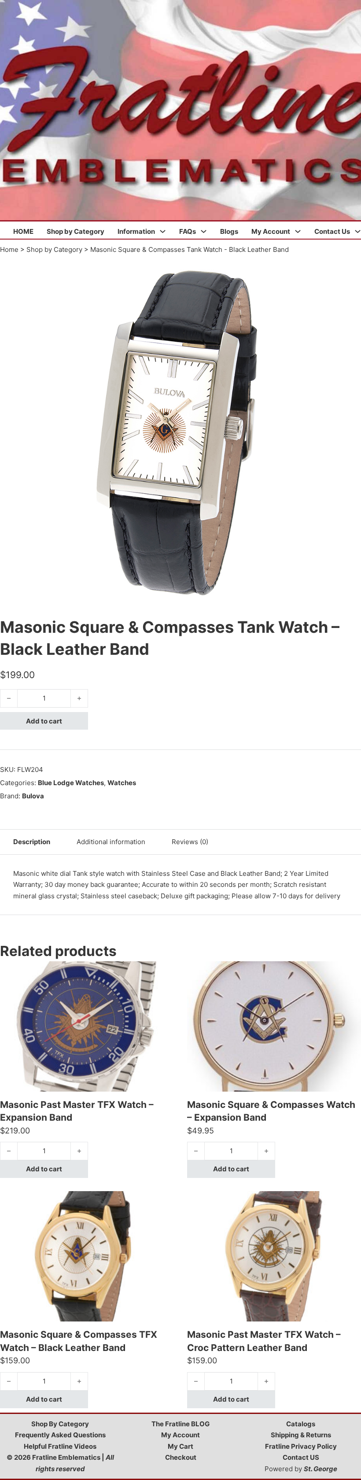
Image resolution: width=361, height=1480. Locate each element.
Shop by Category (75, 231)
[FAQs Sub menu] (203, 231)
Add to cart (44, 721)
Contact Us (332, 231)
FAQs (187, 231)
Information (136, 231)
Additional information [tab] (111, 842)
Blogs (229, 231)
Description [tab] (31, 842)
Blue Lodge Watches (71, 783)
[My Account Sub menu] (298, 231)
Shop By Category (60, 1424)
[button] (349, 267)
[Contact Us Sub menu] (357, 231)
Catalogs (300, 1424)
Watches (121, 783)
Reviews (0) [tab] (190, 842)
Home (9, 249)
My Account (270, 231)
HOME (23, 231)
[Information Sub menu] (162, 231)
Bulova (33, 796)
